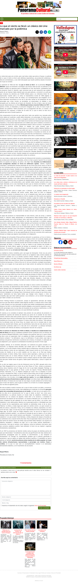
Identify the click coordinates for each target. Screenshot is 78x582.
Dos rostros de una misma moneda (30, 530)
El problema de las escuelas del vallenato (64, 203)
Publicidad (32, 573)
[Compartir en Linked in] (45, 32)
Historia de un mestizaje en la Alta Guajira (64, 188)
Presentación (26, 573)
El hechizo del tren (58, 250)
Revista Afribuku (58, 264)
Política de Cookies (46, 573)
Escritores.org (57, 267)
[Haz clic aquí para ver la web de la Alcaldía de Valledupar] (65, 34)
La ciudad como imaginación (61, 194)
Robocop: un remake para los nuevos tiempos (6, 531)
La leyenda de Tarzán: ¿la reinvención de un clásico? (18, 532)
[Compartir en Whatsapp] (49, 32)
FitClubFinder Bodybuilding (60, 258)
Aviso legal (38, 573)
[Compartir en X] (37, 32)
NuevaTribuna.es (58, 261)
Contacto (19, 573)
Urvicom (41, 580)
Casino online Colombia (60, 269)
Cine (1, 23)
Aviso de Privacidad (40, 505)
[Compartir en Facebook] (41, 32)
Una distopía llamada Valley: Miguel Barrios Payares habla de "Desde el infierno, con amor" (65, 224)
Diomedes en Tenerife (59, 199)
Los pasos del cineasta (42, 530)
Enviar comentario (44, 508)
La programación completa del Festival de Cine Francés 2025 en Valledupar (30, 554)
